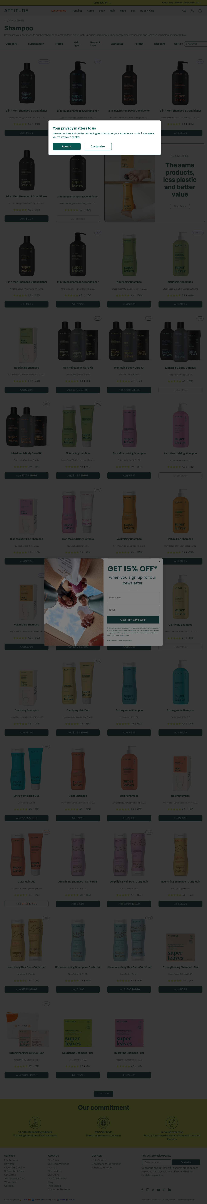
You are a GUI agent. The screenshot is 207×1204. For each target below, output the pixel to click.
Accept (67, 146)
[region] (104, 137)
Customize (98, 146)
